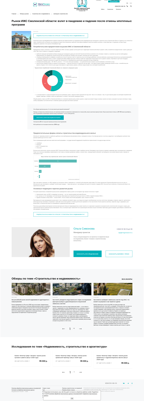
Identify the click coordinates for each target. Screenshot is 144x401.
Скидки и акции (46, 388)
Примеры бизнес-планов (68, 390)
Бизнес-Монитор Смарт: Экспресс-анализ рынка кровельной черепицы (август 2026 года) (71, 357)
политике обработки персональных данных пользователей (65, 394)
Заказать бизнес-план (119, 254)
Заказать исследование (87, 254)
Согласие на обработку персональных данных (23, 390)
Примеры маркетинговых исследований (72, 388)
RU (127, 3)
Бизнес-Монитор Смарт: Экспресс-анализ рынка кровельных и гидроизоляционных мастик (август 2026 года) (112, 357)
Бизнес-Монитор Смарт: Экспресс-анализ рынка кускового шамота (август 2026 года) (30, 357)
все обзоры (127, 279)
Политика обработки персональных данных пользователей (26, 388)
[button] (80, 329)
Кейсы (102, 9)
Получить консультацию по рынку (49, 117)
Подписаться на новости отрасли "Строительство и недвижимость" (61, 35)
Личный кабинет (114, 1)
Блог (44, 390)
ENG (131, 3)
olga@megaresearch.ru (125, 233)
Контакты (118, 9)
